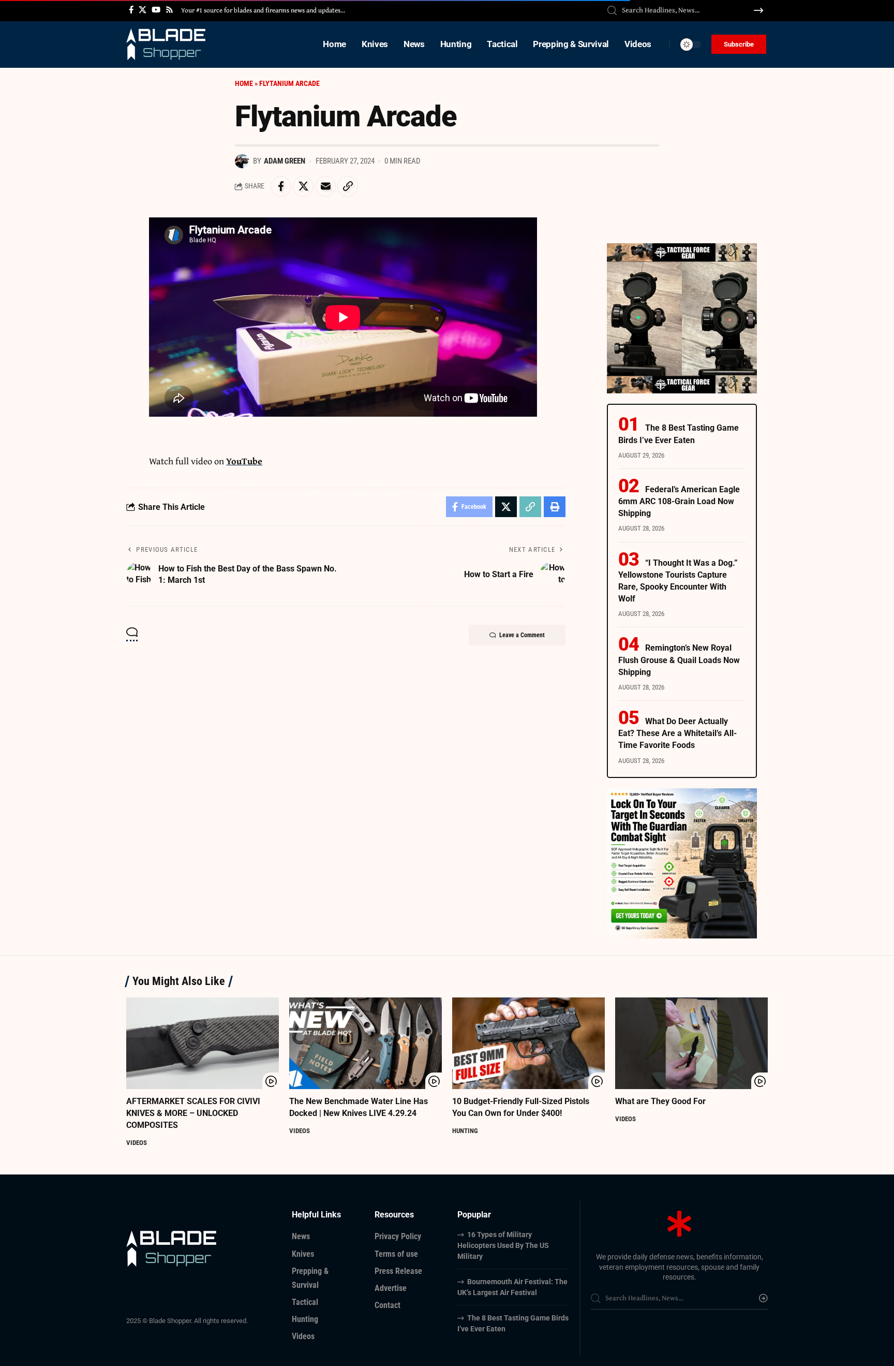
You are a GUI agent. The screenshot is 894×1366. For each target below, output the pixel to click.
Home (244, 83)
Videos (136, 1143)
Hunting (465, 1131)
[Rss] (169, 10)
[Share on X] (303, 186)
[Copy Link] (347, 186)
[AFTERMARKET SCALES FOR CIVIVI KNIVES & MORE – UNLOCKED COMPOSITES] (202, 1043)
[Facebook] (131, 10)
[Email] (325, 186)
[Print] (554, 506)
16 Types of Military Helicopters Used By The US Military (503, 1245)
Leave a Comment (522, 635)
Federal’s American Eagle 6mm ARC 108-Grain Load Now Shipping (679, 501)
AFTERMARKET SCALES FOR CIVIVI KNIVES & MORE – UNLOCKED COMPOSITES (193, 1113)
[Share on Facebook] (281, 186)
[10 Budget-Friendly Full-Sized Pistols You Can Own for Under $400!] (528, 1043)
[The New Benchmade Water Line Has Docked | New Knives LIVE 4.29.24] (365, 1043)
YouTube (244, 461)
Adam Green (284, 161)
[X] (142, 10)
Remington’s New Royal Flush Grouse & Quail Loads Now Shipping (679, 660)
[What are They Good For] (691, 1043)
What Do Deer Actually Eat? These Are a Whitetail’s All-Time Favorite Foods (677, 733)
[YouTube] (156, 10)
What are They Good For (660, 1101)
